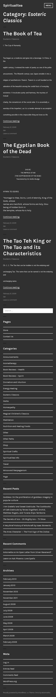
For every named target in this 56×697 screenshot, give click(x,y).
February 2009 (10, 642)
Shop (5, 445)
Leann (6, 558)
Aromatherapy (9, 363)
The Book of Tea (22, 33)
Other (5, 432)
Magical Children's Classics (16, 413)
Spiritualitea (13, 5)
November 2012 (10, 591)
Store (5, 330)
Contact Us (8, 336)
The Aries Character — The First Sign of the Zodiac (26, 531)
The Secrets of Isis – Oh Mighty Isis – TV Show (24, 519)
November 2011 (10, 598)
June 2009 (8, 617)
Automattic (46, 693)
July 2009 (7, 610)
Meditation (8, 420)
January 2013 (9, 585)
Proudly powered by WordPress (14, 693)
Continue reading (11, 121)
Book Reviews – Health (13, 369)
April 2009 (8, 629)
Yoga (5, 476)
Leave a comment (10, 133)
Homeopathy (9, 407)
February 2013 (9, 579)
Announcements (10, 357)
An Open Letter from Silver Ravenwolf (33, 552)
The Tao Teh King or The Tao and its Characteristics (27, 247)
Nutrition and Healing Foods (16, 426)
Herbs (6, 401)
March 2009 (8, 635)
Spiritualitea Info (11, 457)
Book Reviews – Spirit (13, 376)
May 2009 (7, 623)
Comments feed (10, 675)
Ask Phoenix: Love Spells (23, 558)
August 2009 (9, 604)
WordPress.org (10, 681)
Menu (48, 5)
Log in (6, 662)
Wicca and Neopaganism (15, 470)
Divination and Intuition (14, 382)
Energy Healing (10, 388)
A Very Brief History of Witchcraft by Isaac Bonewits (27, 525)
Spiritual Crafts (10, 451)
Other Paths (8, 439)
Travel (6, 464)
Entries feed (8, 668)
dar (4, 130)
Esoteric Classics (11, 39)
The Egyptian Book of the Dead (26, 148)
